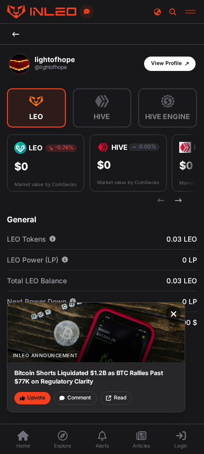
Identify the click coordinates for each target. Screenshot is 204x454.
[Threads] (41, 12)
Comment (79, 397)
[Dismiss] (174, 314)
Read (120, 397)
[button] (170, 64)
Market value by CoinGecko (45, 184)
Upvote (36, 397)
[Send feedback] (87, 12)
